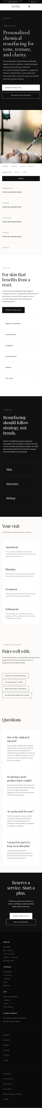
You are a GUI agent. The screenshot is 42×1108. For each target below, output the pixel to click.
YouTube (6, 1055)
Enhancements (7, 172)
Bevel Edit (6, 985)
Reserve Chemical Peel (13, 88)
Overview (5, 166)
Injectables (6, 947)
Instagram (6, 1035)
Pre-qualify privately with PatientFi (14, 1018)
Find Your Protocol (21, 922)
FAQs (24, 172)
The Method (7, 972)
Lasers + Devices (9, 954)
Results (17, 172)
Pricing (22, 166)
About (5, 982)
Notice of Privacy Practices (12, 1094)
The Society (7, 975)
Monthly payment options (11, 1021)
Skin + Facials (7, 950)
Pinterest (6, 1050)
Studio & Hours (8, 1007)
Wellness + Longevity (10, 957)
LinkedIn (6, 1045)
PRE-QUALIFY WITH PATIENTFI (21, 95)
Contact (5, 1003)
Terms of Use (7, 1084)
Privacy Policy (8, 1079)
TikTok (5, 1060)
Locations (6, 1000)
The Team (6, 979)
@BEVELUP (34, 2)
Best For (14, 166)
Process (31, 166)
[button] (29, 7)
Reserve (21, 178)
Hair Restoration (8, 961)
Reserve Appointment (10, 996)
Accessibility (7, 1089)
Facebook (6, 1040)
